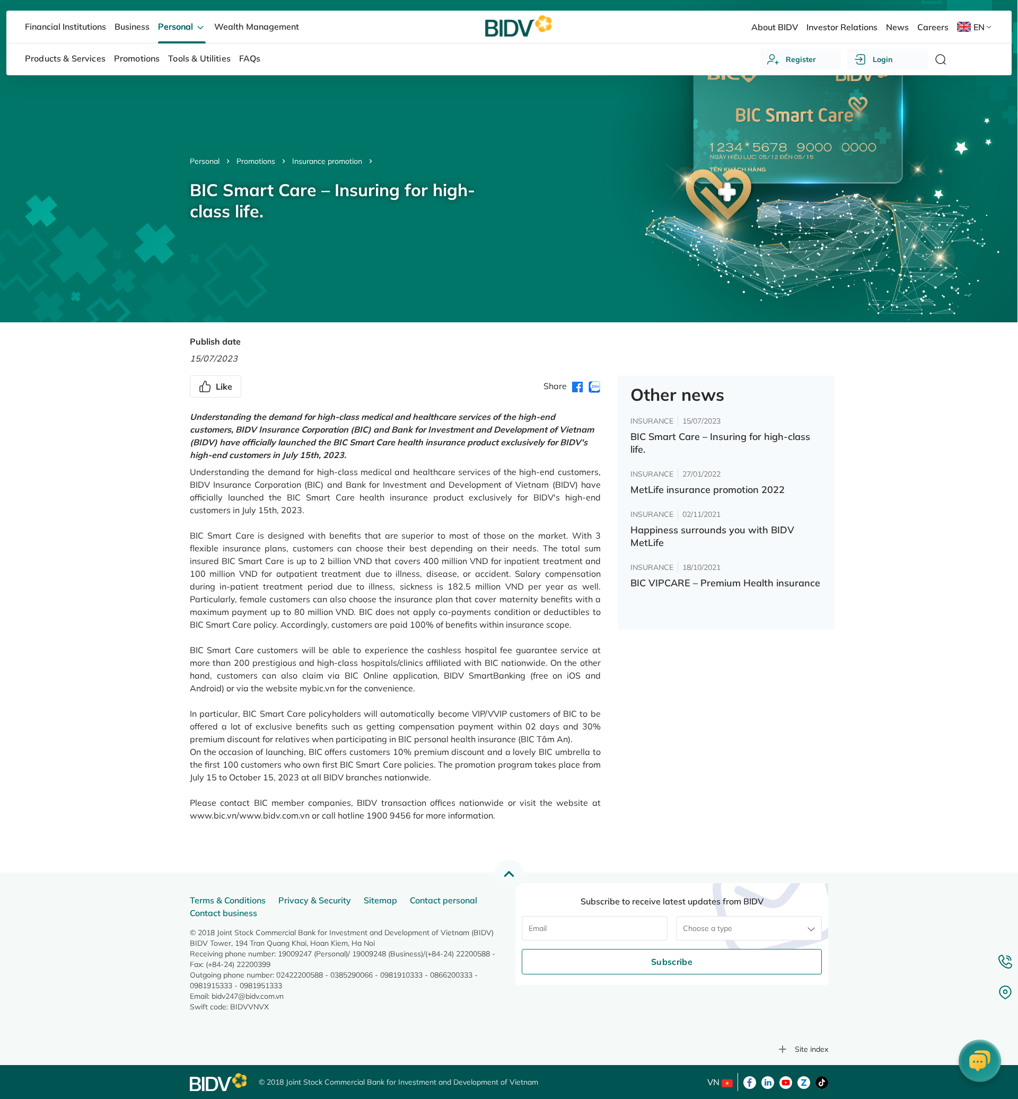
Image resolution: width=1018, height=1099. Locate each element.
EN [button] (979, 27)
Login (882, 59)
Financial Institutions (65, 26)
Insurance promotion (327, 161)
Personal (205, 161)
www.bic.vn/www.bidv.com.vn (250, 815)
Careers (933, 27)
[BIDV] (219, 1082)
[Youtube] (785, 1081)
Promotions (255, 161)
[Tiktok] (821, 1081)
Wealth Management (256, 26)
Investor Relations (841, 27)
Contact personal (443, 900)
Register (801, 59)
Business (132, 26)
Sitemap (380, 900)
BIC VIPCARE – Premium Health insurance (725, 583)
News (897, 27)
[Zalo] (803, 1081)
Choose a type (707, 928)
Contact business (223, 913)
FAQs (250, 58)
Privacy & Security (314, 900)
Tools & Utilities (199, 58)
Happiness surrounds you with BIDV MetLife (712, 536)
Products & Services (65, 58)
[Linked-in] (767, 1081)
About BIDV (774, 27)
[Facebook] (749, 1081)
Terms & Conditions (228, 900)
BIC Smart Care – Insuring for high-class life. (720, 442)
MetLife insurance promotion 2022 (707, 489)
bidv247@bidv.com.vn (248, 996)
